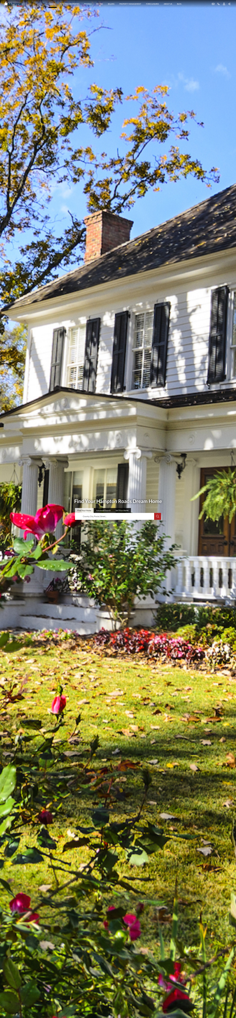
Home (52, 4)
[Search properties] (157, 516)
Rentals (87, 4)
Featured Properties (69, 4)
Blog (179, 4)
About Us (168, 4)
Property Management (130, 4)
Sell (122, 510)
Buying (99, 4)
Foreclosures (152, 4)
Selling (111, 4)
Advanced (103, 510)
